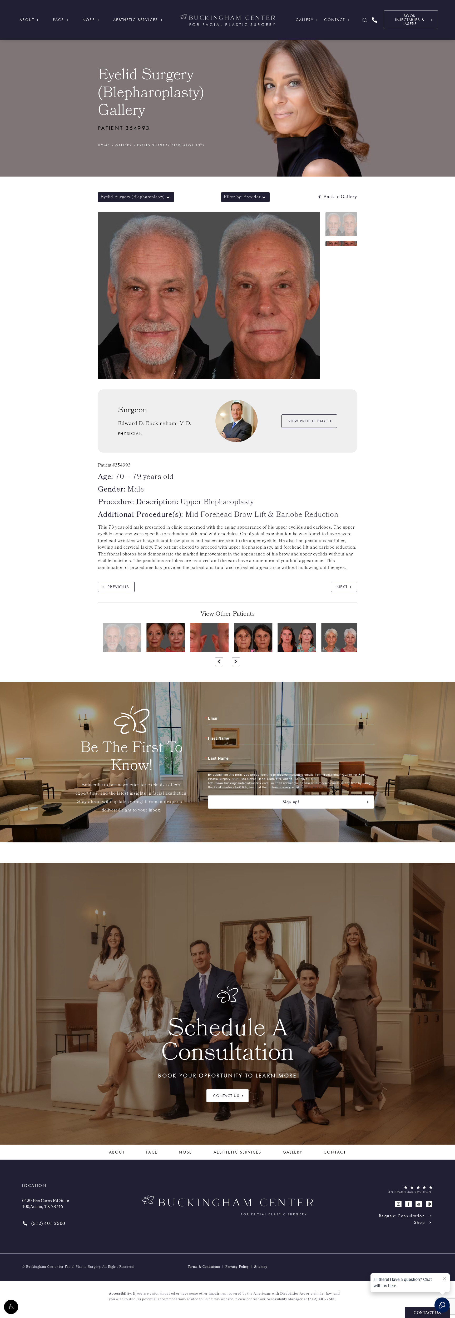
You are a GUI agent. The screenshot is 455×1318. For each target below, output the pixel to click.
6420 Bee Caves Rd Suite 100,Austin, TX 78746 (45, 1204)
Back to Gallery (339, 197)
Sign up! (291, 802)
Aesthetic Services (135, 19)
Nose (88, 19)
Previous (118, 587)
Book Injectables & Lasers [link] (410, 19)
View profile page (308, 421)
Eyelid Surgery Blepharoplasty (171, 145)
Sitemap (261, 1267)
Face (58, 19)
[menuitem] (398, 1204)
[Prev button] (219, 662)
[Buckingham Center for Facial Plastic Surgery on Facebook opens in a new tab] (408, 1204)
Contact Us (226, 1095)
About (26, 19)
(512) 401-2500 (322, 1299)
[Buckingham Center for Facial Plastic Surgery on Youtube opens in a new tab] (419, 1204)
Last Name (218, 758)
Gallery (305, 19)
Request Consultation (402, 1216)
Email (213, 718)
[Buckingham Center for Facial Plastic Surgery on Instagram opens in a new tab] (398, 1204)
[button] (11, 1307)
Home (104, 145)
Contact (334, 19)
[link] (374, 20)
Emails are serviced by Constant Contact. (332, 787)
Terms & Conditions (204, 1267)
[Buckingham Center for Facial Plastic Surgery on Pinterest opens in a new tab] (429, 1204)
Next (342, 587)
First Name (218, 738)
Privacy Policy (237, 1267)
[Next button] (236, 662)
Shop (419, 1222)
